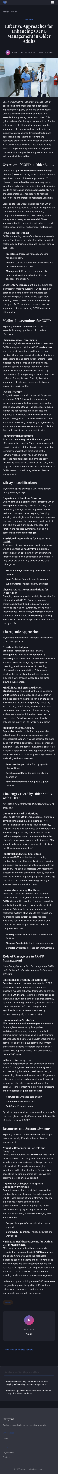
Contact (6, 1457)
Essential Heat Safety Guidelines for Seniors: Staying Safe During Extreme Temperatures (27, 1383)
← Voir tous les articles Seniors (18, 1349)
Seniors (14, 12)
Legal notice (8, 1452)
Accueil (6, 12)
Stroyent (8, 1419)
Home (5, 1438)
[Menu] (52, 2)
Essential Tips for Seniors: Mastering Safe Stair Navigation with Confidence (28, 1392)
